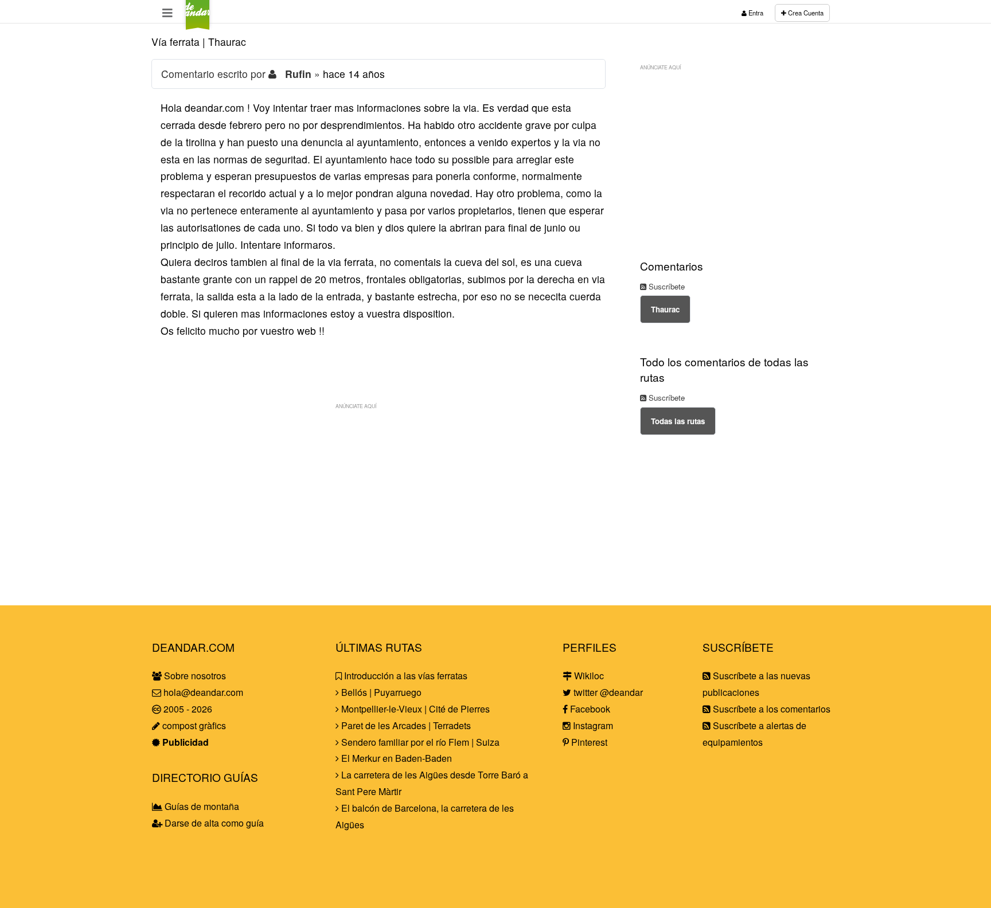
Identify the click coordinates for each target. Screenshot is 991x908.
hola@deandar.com (203, 692)
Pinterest (588, 742)
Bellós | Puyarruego (380, 692)
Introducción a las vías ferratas (404, 675)
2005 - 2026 (186, 708)
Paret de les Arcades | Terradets (405, 725)
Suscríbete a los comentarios (770, 708)
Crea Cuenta (805, 12)
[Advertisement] (378, 495)
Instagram (592, 725)
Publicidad (184, 742)
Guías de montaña (200, 806)
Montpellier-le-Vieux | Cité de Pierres (414, 708)
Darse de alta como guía (213, 822)
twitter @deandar (607, 692)
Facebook (589, 708)
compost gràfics (193, 725)
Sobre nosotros (194, 675)
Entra (755, 12)
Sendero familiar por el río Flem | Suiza (419, 742)
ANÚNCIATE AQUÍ (355, 405)
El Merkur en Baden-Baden (395, 758)
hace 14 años (354, 73)
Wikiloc (588, 675)
